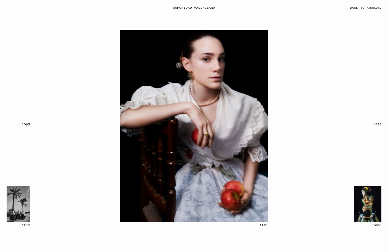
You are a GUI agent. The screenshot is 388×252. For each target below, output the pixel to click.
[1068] (367, 204)
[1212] (18, 204)
